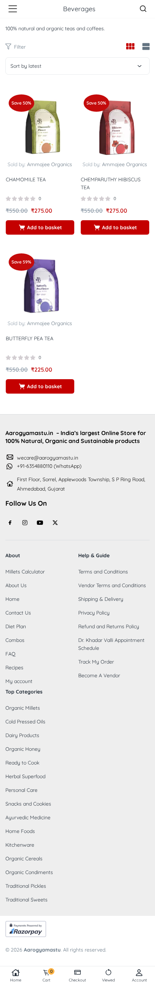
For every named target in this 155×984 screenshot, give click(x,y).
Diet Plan (15, 626)
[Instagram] (25, 522)
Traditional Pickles (25, 886)
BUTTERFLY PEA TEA (29, 338)
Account (139, 980)
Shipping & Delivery (100, 599)
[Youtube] (40, 522)
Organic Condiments (29, 872)
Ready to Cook (22, 762)
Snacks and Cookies (28, 804)
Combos (15, 640)
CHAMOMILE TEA (26, 179)
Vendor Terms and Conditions (112, 585)
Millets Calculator (25, 571)
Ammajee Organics (49, 164)
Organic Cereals (24, 858)
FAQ (10, 654)
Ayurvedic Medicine (27, 817)
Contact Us (18, 613)
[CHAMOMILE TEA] (40, 125)
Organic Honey (22, 749)
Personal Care (21, 790)
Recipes (14, 667)
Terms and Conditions (103, 571)
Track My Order (96, 662)
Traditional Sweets (26, 899)
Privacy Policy (94, 613)
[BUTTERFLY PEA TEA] (40, 284)
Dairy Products (22, 735)
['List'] (145, 47)
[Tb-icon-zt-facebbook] (10, 522)
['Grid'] (130, 46)
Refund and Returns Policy (108, 626)
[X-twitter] (55, 522)
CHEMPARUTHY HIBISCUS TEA (111, 183)
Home (15, 980)
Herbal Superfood (25, 776)
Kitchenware (19, 845)
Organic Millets (22, 708)
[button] (40, 227)
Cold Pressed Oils (25, 721)
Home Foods (20, 831)
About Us (16, 585)
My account (18, 681)
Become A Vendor (99, 675)
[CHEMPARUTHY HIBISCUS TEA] (115, 125)
